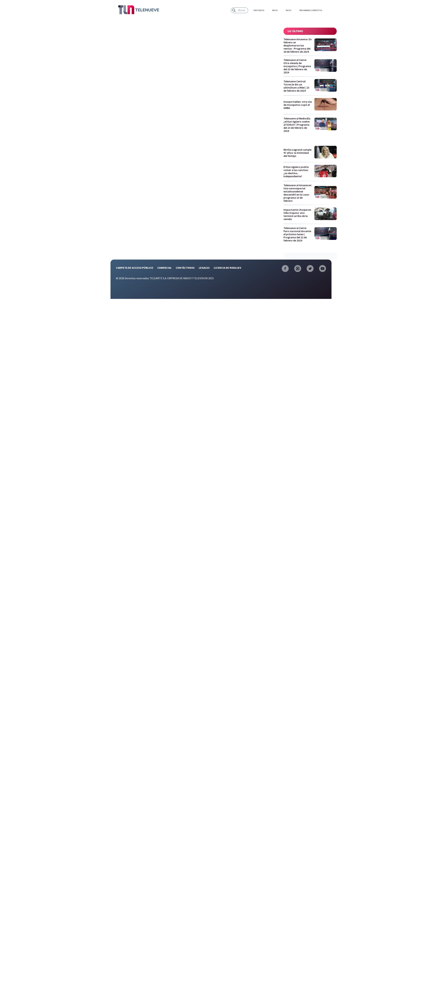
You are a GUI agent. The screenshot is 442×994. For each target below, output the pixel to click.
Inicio (275, 10)
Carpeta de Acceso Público (134, 267)
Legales (204, 267)
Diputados (258, 10)
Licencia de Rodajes (227, 267)
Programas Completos (310, 10)
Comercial (164, 267)
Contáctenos (185, 267)
